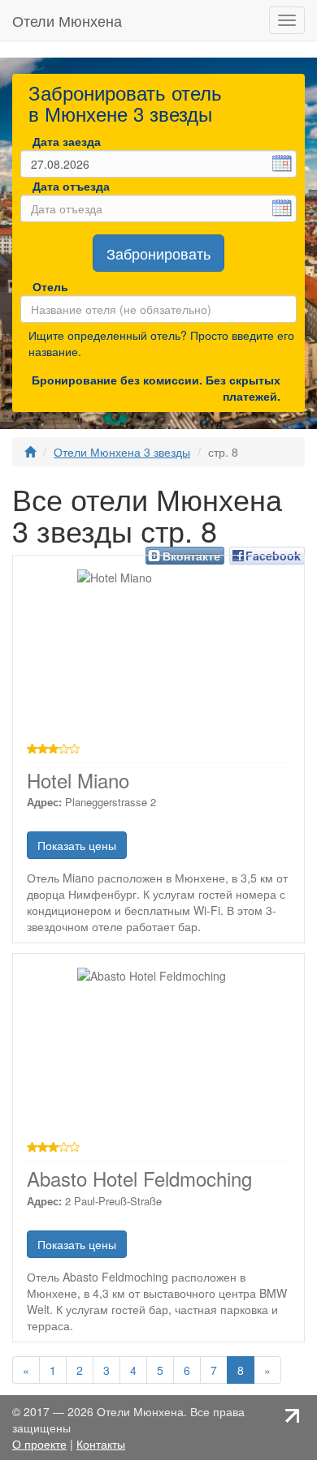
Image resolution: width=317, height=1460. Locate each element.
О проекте (39, 1444)
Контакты (100, 1444)
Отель (39, 286)
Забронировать (158, 253)
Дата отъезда (71, 186)
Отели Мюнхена (67, 20)
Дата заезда (67, 141)
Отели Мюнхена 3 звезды (122, 452)
